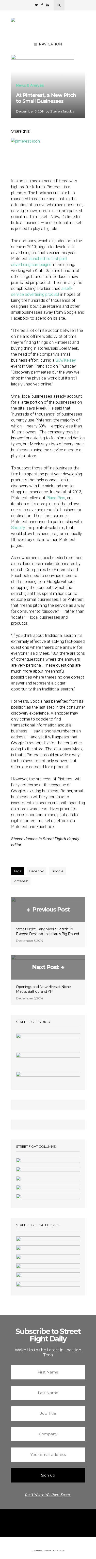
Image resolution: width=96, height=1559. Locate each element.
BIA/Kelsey (65, 360)
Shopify (18, 527)
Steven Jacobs (62, 111)
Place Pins (55, 497)
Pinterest (21, 881)
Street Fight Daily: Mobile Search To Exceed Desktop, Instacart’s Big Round (47, 931)
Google (57, 871)
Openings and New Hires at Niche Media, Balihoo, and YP (43, 989)
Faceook (36, 871)
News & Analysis (30, 86)
